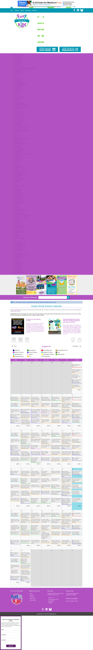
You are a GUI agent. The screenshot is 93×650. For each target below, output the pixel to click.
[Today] (27, 340)
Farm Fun (17, 264)
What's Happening (15, 261)
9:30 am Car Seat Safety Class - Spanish (36, 486)
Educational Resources (19, 60)
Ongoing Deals (17, 267)
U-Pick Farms (17, 273)
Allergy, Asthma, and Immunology (21, 138)
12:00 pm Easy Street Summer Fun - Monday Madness (25, 411)
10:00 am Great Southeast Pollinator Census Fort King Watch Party (66, 493)
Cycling (16, 237)
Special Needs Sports (19, 253)
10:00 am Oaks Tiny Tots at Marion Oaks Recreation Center (56, 421)
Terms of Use (32, 598)
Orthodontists (17, 154)
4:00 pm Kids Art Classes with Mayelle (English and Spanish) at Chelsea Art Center (25, 421)
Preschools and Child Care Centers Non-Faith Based (25, 69)
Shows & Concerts (18, 352)
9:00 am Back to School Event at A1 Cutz (76, 386)
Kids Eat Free (17, 223)
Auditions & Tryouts (48, 352)
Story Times (17, 205)
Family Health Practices (19, 149)
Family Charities (18, 80)
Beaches (16, 94)
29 (72, 511)
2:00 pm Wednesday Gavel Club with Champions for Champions (46, 500)
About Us (32, 595)
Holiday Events (60, 354)
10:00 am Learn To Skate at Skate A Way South (15, 411)
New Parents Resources (19, 86)
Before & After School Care (20, 57)
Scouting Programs (18, 201)
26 (42, 511)
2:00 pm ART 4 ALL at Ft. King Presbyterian (15, 499)
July (15, 346)
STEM (16, 204)
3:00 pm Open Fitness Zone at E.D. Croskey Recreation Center (25, 416)
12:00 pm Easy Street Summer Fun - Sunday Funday (15, 416)
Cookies (16, 168)
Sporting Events (18, 354)
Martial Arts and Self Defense (20, 247)
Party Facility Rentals (19, 175)
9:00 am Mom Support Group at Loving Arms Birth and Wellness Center (66, 399)
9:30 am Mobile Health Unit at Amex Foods (36, 440)
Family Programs (18, 190)
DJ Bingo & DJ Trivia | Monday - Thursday (33, 319)
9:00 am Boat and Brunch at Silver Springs (14, 472)
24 (21, 511)
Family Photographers (19, 83)
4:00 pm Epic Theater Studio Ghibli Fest (25, 458)
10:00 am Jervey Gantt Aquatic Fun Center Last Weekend (76, 542)
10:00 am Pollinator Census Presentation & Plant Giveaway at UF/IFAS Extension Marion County (66, 501)
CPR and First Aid (18, 144)
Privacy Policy (32, 600)
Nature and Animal (18, 195)
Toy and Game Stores (19, 228)
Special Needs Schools (19, 72)
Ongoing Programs (19, 356)
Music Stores (17, 224)
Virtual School (17, 75)
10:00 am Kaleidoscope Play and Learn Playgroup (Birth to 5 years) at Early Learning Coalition (46, 535)
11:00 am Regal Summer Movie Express (35, 447)
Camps (13, 54)
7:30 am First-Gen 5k (76, 397)
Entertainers (17, 171)
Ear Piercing (17, 218)
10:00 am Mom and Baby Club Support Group (46, 405)
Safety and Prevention (19, 200)
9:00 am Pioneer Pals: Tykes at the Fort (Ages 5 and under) (56, 440)
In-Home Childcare (18, 64)
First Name (3, 634)
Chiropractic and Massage (20, 143)
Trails (16, 134)
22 (72, 469)
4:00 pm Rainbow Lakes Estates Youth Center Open (66, 459)
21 (62, 469)
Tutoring (16, 74)
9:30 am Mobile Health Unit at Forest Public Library (56, 500)
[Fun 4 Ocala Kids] (21, 20)
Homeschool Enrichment (19, 194)
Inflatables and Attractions (20, 172)
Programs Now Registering (20, 199)
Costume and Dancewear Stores (21, 216)
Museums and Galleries (19, 114)
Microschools (17, 66)
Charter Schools (18, 59)
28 (62, 511)
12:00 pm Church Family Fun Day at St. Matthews (15, 421)
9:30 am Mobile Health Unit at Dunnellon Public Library (56, 405)
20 (52, 469)
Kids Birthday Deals (18, 173)
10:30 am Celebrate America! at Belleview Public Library (36, 416)
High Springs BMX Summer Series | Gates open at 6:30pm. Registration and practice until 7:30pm (71, 320)
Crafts (16, 187)
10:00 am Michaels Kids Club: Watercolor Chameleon (76, 500)
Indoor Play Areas (18, 109)
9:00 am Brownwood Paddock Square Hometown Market (76, 381)
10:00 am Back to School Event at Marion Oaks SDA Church (14, 447)
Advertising (27, 10)
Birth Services (17, 141)
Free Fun (16, 100)
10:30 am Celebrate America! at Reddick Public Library (36, 421)
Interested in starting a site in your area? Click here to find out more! (55, 594)
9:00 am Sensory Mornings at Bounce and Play (56, 398)
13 (52, 430)
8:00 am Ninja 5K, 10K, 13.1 (76, 365)
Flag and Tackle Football (19, 238)
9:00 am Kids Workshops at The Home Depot (76, 376)
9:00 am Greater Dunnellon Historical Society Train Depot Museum (35, 399)
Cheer (16, 234)
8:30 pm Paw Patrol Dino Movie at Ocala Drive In (15, 542)
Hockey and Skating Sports (20, 243)
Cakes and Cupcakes (19, 166)
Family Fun (17, 350)
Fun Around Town (15, 91)
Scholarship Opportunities (20, 71)
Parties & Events (15, 165)
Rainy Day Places (18, 119)
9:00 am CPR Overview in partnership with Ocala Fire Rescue (46, 473)
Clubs (16, 186)
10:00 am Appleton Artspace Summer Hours (35, 405)
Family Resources (15, 78)
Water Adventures (18, 136)
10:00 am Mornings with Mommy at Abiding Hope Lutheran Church (45, 441)
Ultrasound (17, 161)
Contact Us (32, 596)
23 (11, 511)
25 (32, 511)
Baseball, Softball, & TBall (20, 231)
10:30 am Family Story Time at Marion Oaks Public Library (36, 411)
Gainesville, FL (51, 601)
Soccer (16, 252)
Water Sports (17, 259)
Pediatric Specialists (19, 157)
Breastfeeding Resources (20, 142)
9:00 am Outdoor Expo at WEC (75, 458)
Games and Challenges (19, 103)
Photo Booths (17, 177)
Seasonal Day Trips (18, 269)
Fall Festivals (17, 263)
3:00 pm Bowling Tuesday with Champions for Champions (35, 459)
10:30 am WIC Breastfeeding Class (46, 541)
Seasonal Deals (18, 271)
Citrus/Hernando (50, 7)
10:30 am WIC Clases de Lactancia (46, 446)
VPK (15, 76)
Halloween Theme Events (20, 266)
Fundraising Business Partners (21, 84)
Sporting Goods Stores (19, 225)
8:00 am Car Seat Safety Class (55, 479)
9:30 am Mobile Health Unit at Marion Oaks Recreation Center (56, 447)
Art (15, 184)
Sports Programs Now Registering (21, 254)
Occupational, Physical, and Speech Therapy (24, 153)
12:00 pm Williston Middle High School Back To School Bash (15, 453)
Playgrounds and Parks (19, 117)
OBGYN (16, 152)
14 (62, 430)
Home (11, 10)
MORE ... (80, 389)
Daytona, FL (50, 597)
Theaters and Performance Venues (22, 131)
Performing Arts (18, 197)
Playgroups (17, 88)
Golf (15, 239)
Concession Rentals (19, 167)
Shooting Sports (18, 250)
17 (21, 469)
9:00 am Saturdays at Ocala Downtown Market (76, 371)
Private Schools (18, 70)
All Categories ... (47, 356)
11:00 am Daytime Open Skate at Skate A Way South (66, 416)
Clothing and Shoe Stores (20, 213)
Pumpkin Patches (18, 268)
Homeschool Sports (18, 244)
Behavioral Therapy (18, 139)
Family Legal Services (19, 81)
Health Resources (15, 137)
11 (31, 430)
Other (58, 352)
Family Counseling (18, 147)
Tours (16, 133)
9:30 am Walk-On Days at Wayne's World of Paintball (14, 405)
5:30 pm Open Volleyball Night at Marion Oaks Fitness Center (25, 500)
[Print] (73, 340)
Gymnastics (17, 240)
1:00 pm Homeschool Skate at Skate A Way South (46, 486)
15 (72, 430)
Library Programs (33, 352)
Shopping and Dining (16, 208)
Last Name (3, 640)
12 (42, 430)
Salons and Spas (18, 123)
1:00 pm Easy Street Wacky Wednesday (46, 458)
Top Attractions (18, 132)
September (75, 346)
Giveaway (34, 10)
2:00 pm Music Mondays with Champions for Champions (24, 441)
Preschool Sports (18, 248)
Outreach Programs (18, 196)
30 (11, 550)
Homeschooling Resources (20, 85)
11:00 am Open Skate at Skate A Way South (25, 404)
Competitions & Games (48, 354)
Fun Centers (17, 101)
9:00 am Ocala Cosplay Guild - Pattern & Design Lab (76, 486)
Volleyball (16, 258)
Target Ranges (17, 128)
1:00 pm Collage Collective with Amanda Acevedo (14, 571)
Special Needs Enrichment (20, 202)
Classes (31, 354)
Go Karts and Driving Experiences (21, 104)
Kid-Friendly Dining (18, 221)
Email (2, 629)
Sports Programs (15, 229)
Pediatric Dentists (18, 156)
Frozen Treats (17, 220)
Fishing (16, 99)
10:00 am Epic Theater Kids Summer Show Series (46, 411)
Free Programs (18, 191)
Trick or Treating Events (19, 272)
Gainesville (31, 7)
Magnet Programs (18, 65)
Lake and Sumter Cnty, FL (53, 599)
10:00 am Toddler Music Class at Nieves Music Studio (46, 434)
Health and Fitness (18, 242)
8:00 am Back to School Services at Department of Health (76, 405)
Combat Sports (18, 235)
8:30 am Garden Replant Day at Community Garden (76, 440)
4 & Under (17, 182)
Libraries (16, 110)
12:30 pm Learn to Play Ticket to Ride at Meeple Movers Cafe (15, 459)
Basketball (17, 233)
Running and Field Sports (20, 249)
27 (52, 511)
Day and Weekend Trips (19, 96)
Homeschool (17, 62)
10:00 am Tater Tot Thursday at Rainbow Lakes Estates (56, 411)
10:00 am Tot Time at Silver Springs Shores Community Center (56, 527)
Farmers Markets (18, 219)
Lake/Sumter (68, 7)
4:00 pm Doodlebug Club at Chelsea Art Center (35, 542)
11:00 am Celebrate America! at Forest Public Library (66, 421)
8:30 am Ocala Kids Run (76, 514)
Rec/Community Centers (19, 120)
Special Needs (32, 350)
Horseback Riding (18, 245)
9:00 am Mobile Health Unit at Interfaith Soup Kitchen (46, 514)
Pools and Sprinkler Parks (20, 118)
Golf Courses (17, 105)
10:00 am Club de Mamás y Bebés (45, 415)
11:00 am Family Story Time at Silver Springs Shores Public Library (36, 453)
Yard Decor (17, 180)
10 (21, 430)
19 (42, 469)
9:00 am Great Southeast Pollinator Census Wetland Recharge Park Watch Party (66, 474)
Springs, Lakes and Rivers (20, 127)
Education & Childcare (16, 56)
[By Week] (20, 340)
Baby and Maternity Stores (20, 209)
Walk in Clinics (17, 163)
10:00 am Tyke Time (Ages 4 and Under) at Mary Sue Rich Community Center (25, 399)
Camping (16, 95)
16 (11, 469)
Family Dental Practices (19, 148)
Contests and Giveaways (19, 262)
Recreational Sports (18, 122)
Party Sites (17, 176)
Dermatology (17, 146)
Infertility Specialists (18, 151)
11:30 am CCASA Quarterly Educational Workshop (25, 521)
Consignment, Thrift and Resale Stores (22, 215)
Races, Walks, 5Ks (47, 350)
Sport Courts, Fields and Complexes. (22, 125)
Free (30, 356)
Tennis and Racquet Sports (20, 257)
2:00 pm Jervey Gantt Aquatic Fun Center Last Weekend (15, 578)
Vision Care (17, 162)
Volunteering (17, 206)
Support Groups (18, 90)
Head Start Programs (19, 61)
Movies (16, 113)
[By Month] (14, 340)
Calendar (17, 10)
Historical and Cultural (19, 192)
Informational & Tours (62, 350)
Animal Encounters (18, 93)
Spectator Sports (18, 124)
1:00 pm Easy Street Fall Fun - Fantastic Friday (66, 447)
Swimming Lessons (18, 255)
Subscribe (11, 646)
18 (32, 469)
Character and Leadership (20, 185)
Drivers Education (18, 189)
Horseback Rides (18, 108)
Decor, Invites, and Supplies (20, 170)
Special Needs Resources (20, 89)
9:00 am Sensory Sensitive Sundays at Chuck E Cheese (15, 398)
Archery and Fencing (19, 230)
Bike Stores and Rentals (19, 210)
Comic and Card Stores (19, 214)
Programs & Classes (16, 181)
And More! (50, 602)
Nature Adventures (18, 115)
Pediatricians (17, 158)
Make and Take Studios (19, 112)
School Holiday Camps (19, 55)
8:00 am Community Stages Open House (56, 472)
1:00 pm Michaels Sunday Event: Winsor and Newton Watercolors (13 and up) (15, 494)
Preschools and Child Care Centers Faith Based (24, 67)
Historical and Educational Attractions (22, 107)
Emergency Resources (19, 79)
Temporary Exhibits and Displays (21, 129)
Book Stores (17, 211)
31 (21, 550)
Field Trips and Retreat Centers (21, 98)
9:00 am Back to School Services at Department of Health (46, 398)
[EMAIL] (79, 340)
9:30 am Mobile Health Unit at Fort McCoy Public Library (56, 492)
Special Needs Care (19, 160)
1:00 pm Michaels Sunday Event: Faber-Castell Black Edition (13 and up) (15, 527)
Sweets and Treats (18, 226)
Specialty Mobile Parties (19, 178)
